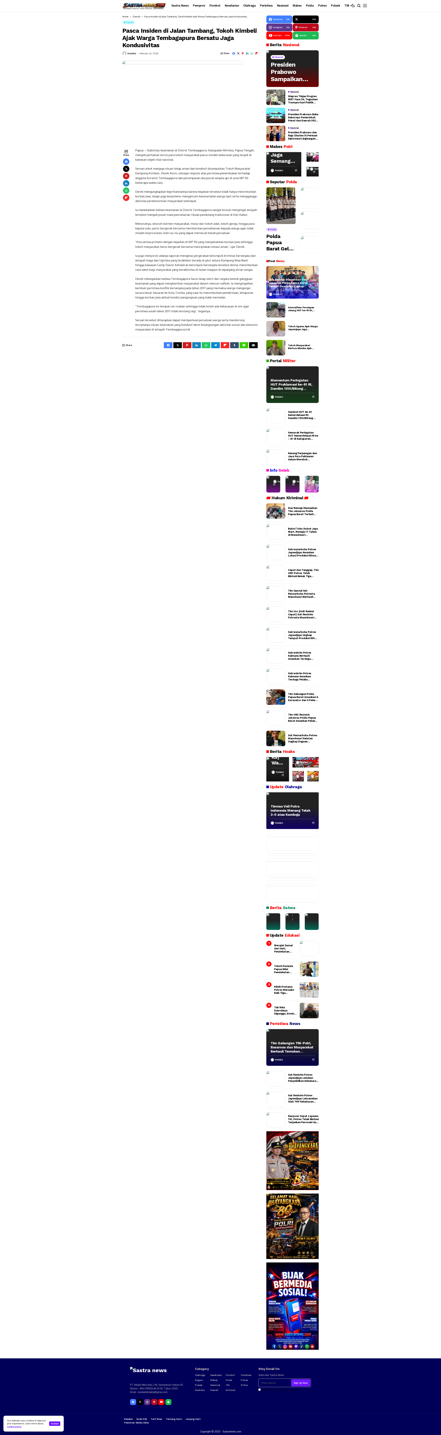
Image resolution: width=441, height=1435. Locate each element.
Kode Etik (141, 1419)
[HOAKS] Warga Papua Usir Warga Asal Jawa (277, 757)
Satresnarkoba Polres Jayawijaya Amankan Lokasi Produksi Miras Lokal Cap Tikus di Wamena (302, 552)
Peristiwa (246, 1375)
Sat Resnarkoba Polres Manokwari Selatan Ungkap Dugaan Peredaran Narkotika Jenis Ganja (302, 738)
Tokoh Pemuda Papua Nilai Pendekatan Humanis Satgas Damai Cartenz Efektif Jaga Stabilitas (284, 969)
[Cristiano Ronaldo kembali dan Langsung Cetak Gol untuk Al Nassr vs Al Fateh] (289, 893)
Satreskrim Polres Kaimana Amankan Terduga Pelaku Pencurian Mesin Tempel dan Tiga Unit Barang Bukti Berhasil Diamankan (301, 676)
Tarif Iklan (156, 1419)
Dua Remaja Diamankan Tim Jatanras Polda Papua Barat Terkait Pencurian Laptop (288, 283)
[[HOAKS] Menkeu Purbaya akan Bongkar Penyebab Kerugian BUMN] (298, 776)
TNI (228, 1385)
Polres (244, 1380)
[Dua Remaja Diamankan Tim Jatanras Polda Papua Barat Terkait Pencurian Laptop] (275, 511)
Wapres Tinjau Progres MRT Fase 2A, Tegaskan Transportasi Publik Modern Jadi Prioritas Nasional (303, 99)
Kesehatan (216, 1375)
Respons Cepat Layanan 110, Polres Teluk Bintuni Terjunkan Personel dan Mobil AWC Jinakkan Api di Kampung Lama (303, 1119)
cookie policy (14, 1426)
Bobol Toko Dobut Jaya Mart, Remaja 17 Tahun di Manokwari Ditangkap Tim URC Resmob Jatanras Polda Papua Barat (303, 531)
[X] (140, 1402)
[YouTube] (161, 1402)
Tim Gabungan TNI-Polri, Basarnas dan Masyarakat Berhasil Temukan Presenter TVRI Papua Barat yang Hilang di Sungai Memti (292, 1047)
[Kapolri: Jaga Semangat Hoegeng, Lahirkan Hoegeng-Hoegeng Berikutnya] (283, 164)
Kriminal (230, 1390)
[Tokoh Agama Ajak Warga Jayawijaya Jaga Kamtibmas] (275, 328)
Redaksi (131, 53)
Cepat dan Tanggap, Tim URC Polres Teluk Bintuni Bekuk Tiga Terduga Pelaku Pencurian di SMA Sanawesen (303, 573)
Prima (244, 1385)
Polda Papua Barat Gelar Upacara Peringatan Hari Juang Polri (280, 242)
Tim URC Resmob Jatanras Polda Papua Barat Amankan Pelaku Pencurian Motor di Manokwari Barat (302, 717)
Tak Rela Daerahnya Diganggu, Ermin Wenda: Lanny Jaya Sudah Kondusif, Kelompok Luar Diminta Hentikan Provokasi (285, 1010)
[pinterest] (154, 1402)
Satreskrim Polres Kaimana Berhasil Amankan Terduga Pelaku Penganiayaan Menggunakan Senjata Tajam (302, 655)
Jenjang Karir (193, 1419)
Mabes (214, 1380)
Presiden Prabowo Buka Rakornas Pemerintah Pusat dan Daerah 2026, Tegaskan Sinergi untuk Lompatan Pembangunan (303, 117)
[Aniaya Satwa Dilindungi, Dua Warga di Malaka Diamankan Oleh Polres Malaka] (292, 921)
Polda (229, 1380)
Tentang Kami (174, 1419)
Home (125, 16)
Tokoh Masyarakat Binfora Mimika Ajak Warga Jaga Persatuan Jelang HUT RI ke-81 (301, 347)
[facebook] (133, 1402)
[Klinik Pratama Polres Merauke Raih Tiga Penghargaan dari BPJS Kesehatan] (309, 990)
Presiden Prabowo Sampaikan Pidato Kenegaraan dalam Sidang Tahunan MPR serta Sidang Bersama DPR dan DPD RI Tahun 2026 (290, 72)
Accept (55, 1423)
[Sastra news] (144, 5)
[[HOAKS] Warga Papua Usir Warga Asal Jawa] (277, 769)
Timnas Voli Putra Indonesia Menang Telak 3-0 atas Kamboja (290, 810)
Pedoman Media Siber (136, 1422)
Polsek (198, 1385)
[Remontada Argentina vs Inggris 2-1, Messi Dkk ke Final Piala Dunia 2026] (289, 868)
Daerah (136, 16)
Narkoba (199, 1390)
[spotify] (168, 1402)
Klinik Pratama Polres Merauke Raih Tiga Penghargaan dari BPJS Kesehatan (285, 989)
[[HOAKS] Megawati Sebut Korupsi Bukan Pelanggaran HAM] (313, 776)
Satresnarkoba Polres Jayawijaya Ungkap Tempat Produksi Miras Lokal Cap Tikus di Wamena (303, 635)
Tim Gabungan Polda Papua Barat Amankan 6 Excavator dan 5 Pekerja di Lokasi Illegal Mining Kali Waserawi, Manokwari (303, 697)
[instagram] (147, 1402)
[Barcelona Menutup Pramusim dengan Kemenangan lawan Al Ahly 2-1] (289, 844)
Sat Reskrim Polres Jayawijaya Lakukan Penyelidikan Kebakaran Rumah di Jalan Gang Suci (303, 1077)
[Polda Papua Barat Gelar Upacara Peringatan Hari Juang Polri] (281, 205)
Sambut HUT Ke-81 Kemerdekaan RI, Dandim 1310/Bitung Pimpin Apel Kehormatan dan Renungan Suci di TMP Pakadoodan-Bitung (302, 415)
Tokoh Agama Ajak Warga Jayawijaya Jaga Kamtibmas (303, 328)
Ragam (199, 1380)
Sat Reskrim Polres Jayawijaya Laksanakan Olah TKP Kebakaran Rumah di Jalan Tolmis (302, 1098)
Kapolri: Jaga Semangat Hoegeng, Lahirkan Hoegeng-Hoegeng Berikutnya (283, 155)
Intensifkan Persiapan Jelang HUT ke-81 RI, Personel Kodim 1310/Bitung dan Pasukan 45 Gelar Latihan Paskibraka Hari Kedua (303, 309)
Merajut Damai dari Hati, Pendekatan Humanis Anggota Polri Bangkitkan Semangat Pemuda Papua (285, 948)
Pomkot (230, 1375)
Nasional (215, 1385)
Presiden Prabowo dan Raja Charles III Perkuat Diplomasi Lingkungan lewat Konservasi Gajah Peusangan (302, 135)
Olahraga (200, 1375)
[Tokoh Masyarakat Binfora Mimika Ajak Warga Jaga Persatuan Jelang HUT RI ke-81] (275, 347)
